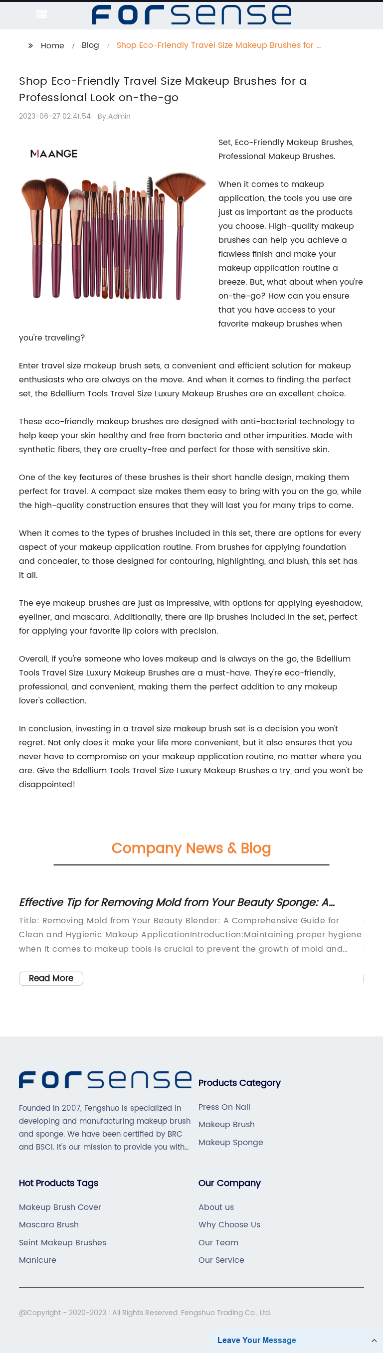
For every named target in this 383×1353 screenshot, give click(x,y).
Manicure (37, 1260)
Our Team (218, 1242)
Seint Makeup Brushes (62, 1243)
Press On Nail (224, 1107)
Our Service (221, 1260)
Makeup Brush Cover (60, 1207)
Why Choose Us (229, 1224)
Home (52, 45)
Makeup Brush (226, 1125)
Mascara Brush (49, 1225)
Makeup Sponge (230, 1143)
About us (216, 1207)
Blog (90, 45)
